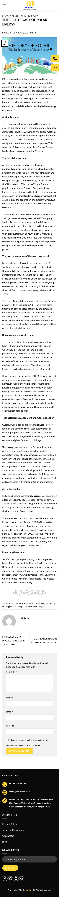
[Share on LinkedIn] (43, 592)
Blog (4, 841)
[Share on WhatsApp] (15, 592)
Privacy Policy (9, 824)
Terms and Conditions (13, 829)
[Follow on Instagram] (10, 878)
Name (9, 697)
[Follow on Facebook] (5, 878)
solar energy (38, 606)
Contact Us (8, 835)
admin (34, 33)
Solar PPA (21, 16)
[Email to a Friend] (32, 592)
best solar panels (19, 606)
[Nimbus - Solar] (30, 5)
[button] (4, 5)
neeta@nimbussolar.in (19, 791)
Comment (11, 671)
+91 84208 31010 (17, 783)
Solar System (8, 16)
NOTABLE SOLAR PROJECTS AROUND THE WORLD (13, 640)
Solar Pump (32, 16)
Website (10, 725)
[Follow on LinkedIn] (16, 878)
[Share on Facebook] (21, 592)
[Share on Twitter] (26, 592)
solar (30, 606)
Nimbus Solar (9, 559)
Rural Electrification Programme (23, 503)
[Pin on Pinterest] (37, 592)
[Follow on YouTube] (21, 878)
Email (9, 711)
